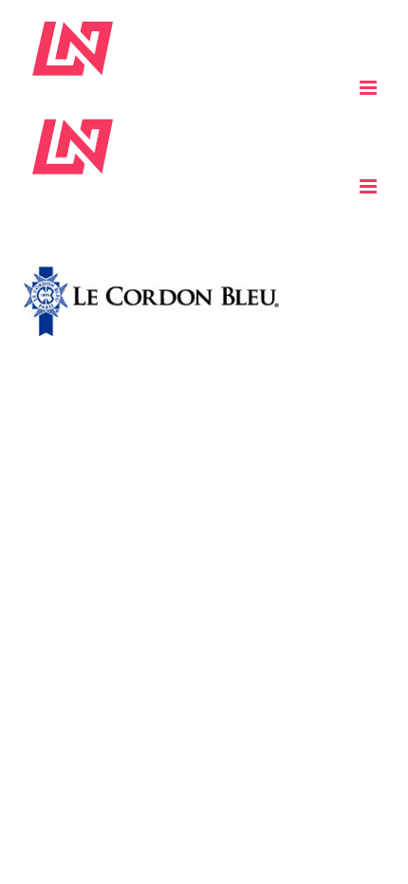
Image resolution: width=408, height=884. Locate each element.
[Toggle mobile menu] (370, 88)
